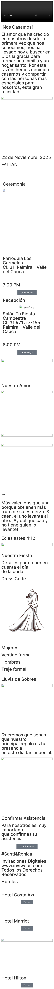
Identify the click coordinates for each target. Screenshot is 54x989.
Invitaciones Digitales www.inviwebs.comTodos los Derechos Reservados (23, 867)
